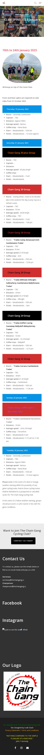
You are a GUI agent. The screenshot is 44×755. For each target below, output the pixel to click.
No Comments (22, 28)
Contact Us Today (23, 541)
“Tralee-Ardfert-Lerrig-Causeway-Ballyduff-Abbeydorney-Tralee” (21, 326)
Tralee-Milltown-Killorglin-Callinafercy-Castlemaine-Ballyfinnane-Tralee (23, 283)
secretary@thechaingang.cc (13, 580)
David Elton (15, 25)
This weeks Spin (22, 14)
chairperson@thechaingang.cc (14, 586)
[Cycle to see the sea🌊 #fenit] (22, 648)
